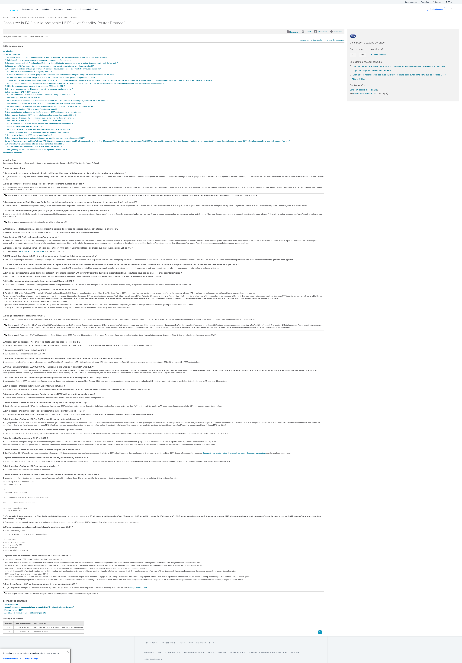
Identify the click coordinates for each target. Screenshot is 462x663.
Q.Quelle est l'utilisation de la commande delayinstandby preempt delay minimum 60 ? (38, 132)
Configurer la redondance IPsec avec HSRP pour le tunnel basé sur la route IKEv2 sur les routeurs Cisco (399, 75)
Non (362, 55)
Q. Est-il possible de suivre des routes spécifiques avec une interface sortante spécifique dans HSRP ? (45, 138)
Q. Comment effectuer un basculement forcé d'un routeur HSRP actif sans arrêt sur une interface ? (43, 112)
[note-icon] (5, 196)
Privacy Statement (11, 658)
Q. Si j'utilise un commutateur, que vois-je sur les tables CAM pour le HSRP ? (35, 86)
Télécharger (322, 32)
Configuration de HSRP (138, 588)
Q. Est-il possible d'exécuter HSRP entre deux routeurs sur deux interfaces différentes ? (39, 118)
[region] (35, 656)
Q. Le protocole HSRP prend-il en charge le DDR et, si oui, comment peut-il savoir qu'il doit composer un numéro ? (50, 77)
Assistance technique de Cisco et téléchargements (25, 613)
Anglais (308, 32)
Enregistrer (294, 32)
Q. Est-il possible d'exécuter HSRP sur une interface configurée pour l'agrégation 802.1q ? (40, 115)
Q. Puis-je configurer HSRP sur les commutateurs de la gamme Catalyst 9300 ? (36, 150)
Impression (338, 32)
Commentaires (379, 55)
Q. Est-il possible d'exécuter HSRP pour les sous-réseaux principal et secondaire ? (37, 129)
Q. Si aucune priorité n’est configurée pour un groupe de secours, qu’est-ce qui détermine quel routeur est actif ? (49, 66)
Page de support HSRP (13, 610)
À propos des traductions (334, 40)
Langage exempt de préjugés (310, 40)
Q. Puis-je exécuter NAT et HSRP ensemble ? (22, 92)
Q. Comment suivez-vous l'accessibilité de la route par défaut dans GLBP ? (34, 144)
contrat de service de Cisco (365, 94)
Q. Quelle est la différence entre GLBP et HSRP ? (24, 127)
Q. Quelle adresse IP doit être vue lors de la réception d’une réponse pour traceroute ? (39, 124)
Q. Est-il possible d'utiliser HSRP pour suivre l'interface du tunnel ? (31, 109)
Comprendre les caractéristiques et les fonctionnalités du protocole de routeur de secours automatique (399, 66)
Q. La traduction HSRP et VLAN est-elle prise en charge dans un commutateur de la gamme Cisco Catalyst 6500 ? (50, 106)
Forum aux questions (11, 54)
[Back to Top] (320, 632)
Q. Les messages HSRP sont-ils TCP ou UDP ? (23, 98)
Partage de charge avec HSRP (32, 251)
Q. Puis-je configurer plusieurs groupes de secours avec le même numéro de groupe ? (39, 60)
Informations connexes (12, 153)
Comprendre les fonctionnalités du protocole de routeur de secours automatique (234, 453)
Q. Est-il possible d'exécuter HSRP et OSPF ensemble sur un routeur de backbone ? (38, 121)
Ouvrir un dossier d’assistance (363, 90)
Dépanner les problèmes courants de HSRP (372, 71)
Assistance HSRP (11, 604)
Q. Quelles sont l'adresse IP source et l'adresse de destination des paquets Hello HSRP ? (40, 95)
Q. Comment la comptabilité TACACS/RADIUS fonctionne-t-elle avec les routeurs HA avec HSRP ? (43, 103)
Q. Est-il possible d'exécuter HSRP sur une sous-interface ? (28, 135)
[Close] (67, 651)
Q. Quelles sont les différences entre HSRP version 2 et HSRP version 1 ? (33, 147)
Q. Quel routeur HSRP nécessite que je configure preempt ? (28, 72)
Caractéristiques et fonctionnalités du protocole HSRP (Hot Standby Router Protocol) (39, 607)
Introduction (8, 51)
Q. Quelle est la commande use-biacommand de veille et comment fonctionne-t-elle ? (39, 89)
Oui (353, 55)
